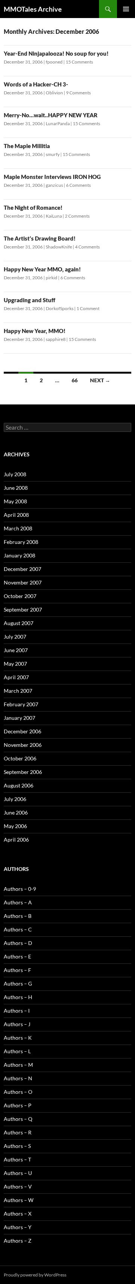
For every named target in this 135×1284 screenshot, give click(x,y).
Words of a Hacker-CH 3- (36, 84)
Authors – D (18, 943)
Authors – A (18, 902)
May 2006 (15, 826)
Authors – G (18, 983)
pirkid (51, 277)
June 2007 (16, 650)
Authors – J (17, 1024)
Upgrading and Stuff (29, 300)
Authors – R (18, 1132)
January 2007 (19, 718)
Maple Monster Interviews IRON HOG (52, 176)
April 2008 (16, 515)
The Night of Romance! (33, 207)
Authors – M (18, 1064)
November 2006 (23, 745)
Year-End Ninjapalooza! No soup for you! (56, 53)
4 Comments (87, 247)
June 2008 (16, 488)
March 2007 (18, 690)
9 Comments (78, 92)
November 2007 (23, 582)
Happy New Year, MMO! (35, 330)
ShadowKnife (59, 247)
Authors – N (18, 1078)
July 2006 (15, 799)
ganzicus (54, 185)
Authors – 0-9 (20, 889)
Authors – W (18, 1200)
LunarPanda (58, 123)
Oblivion (54, 92)
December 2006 (22, 731)
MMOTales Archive (33, 9)
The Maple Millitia (27, 145)
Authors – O (18, 1092)
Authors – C (18, 929)
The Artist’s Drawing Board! (40, 238)
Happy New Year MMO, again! (42, 269)
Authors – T (17, 1159)
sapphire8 (56, 339)
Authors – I (17, 1010)
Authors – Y (18, 1227)
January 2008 (19, 555)
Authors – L (17, 1051)
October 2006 (20, 758)
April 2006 (16, 839)
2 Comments (77, 216)
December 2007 (22, 569)
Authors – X (18, 1213)
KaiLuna (54, 216)
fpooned (54, 62)
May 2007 (15, 663)
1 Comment (87, 308)
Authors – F (17, 970)
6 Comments (78, 185)
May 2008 (15, 501)
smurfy (53, 154)
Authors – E (17, 956)
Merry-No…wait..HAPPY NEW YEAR (51, 115)
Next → (100, 380)
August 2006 (18, 785)
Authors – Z (18, 1240)
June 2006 (16, 812)
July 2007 (15, 636)
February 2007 (21, 704)
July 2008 (15, 474)
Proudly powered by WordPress (35, 1275)
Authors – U (18, 1173)
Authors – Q (18, 1119)
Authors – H (18, 997)
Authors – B (18, 916)
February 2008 (21, 542)
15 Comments (79, 62)
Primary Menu (126, 9)
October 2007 (20, 596)
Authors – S (17, 1146)
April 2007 (16, 677)
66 (75, 380)
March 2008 (18, 528)
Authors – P (18, 1105)
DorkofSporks (60, 308)
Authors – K (18, 1037)
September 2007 (23, 609)
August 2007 (18, 623)
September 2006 (23, 772)
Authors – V (18, 1186)
